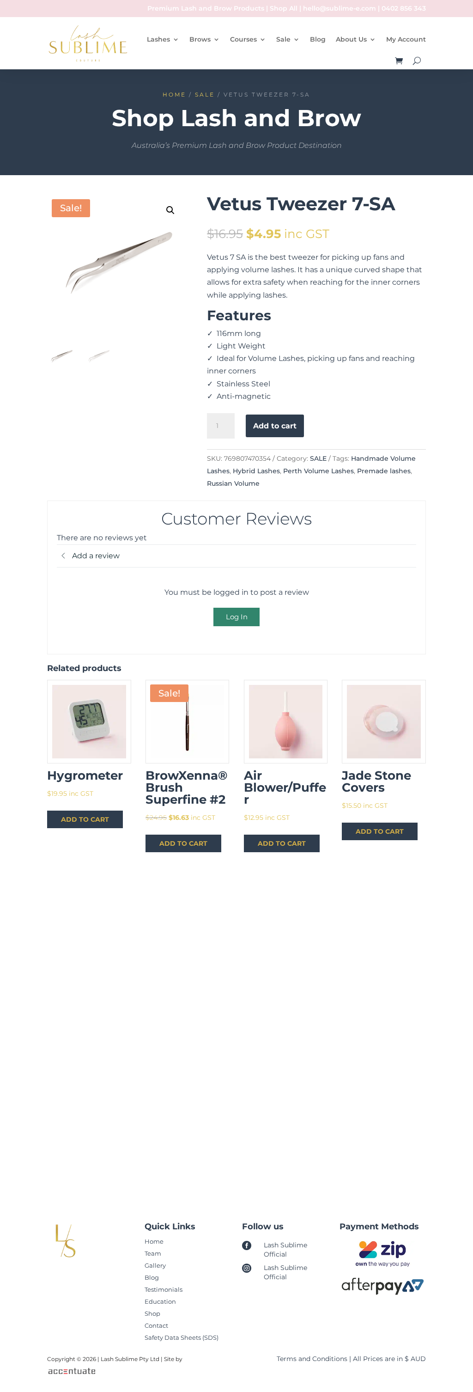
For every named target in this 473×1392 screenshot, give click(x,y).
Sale (283, 39)
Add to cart (275, 425)
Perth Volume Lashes (318, 471)
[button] (170, 210)
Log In (237, 616)
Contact (156, 1325)
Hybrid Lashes (256, 471)
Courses (243, 39)
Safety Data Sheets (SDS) (181, 1337)
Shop (152, 1313)
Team (153, 1253)
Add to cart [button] (85, 819)
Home (174, 94)
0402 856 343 (404, 8)
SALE (205, 94)
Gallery (155, 1265)
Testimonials (163, 1289)
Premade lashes (384, 471)
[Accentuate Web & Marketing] (71, 1371)
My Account (406, 39)
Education (160, 1301)
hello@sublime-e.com (339, 8)
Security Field (92, 1056)
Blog (318, 39)
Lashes (158, 39)
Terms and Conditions (312, 1359)
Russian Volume (233, 483)
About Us (351, 39)
